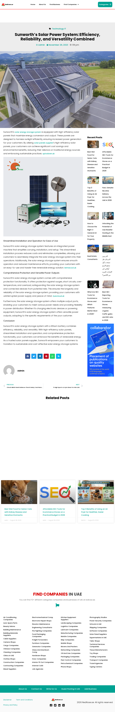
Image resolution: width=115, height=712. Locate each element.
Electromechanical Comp (42, 617)
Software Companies (98, 631)
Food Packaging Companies (38, 635)
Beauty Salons (9, 626)
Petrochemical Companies (72, 663)
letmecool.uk (70, 267)
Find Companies (70, 4)
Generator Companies (41, 646)
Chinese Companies (11, 649)
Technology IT (59, 28)
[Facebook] (51, 705)
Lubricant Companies (69, 630)
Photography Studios (98, 617)
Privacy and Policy (10, 705)
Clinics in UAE (8, 655)
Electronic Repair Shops (41, 621)
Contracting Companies (13, 666)
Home (33, 4)
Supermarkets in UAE (98, 637)
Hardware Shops (39, 655)
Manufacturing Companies (72, 633)
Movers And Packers (69, 646)
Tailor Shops (95, 641)
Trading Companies (98, 657)
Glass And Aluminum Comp (40, 651)
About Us (42, 4)
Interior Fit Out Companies (43, 662)
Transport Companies (99, 660)
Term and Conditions (24, 700)
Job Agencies (37, 669)
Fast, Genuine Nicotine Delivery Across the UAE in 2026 (107, 194)
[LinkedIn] (59, 705)
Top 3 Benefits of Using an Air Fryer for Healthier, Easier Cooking (92, 197)
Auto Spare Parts (10, 623)
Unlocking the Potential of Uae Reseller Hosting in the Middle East (108, 229)
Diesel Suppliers (9, 669)
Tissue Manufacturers (98, 650)
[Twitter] (55, 705)
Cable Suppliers (9, 639)
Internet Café (37, 666)
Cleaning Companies (12, 652)
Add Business (90, 689)
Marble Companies (68, 636)
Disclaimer (7, 700)
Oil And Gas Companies (70, 653)
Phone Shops (66, 667)
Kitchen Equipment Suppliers (68, 618)
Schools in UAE (95, 624)
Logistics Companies (69, 626)
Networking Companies (70, 650)
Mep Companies (67, 640)
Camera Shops (9, 642)
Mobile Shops (66, 643)
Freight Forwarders (40, 640)
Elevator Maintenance (41, 624)
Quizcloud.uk (58, 296)
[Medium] (63, 705)
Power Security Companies (101, 621)
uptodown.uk (49, 153)
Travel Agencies (96, 663)
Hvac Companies (39, 659)
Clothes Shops (9, 659)
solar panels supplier (43, 143)
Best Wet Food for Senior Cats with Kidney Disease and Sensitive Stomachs (92, 161)
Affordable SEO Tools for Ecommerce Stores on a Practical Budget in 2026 (107, 161)
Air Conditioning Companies (9, 618)
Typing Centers (96, 667)
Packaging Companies (70, 657)
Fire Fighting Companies (42, 631)
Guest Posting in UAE (70, 689)
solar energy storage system (28, 132)
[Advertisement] (42, 15)
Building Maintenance (12, 630)
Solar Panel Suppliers (98, 634)
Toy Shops (94, 653)
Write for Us (51, 689)
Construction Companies (13, 662)
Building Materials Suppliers (10, 634)
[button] (71, 4)
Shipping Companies (98, 627)
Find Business (55, 4)
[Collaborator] (100, 376)
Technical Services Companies (97, 645)
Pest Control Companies (71, 660)
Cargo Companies (11, 645)
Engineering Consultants (42, 627)
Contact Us (36, 689)
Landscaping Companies (71, 623)
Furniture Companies (40, 643)
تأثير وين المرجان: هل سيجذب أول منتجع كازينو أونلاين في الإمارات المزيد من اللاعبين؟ (107, 265)
